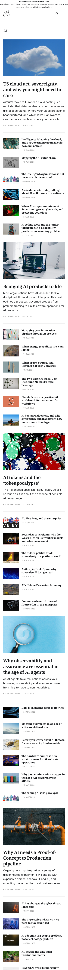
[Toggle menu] (63, 13)
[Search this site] (57, 13)
